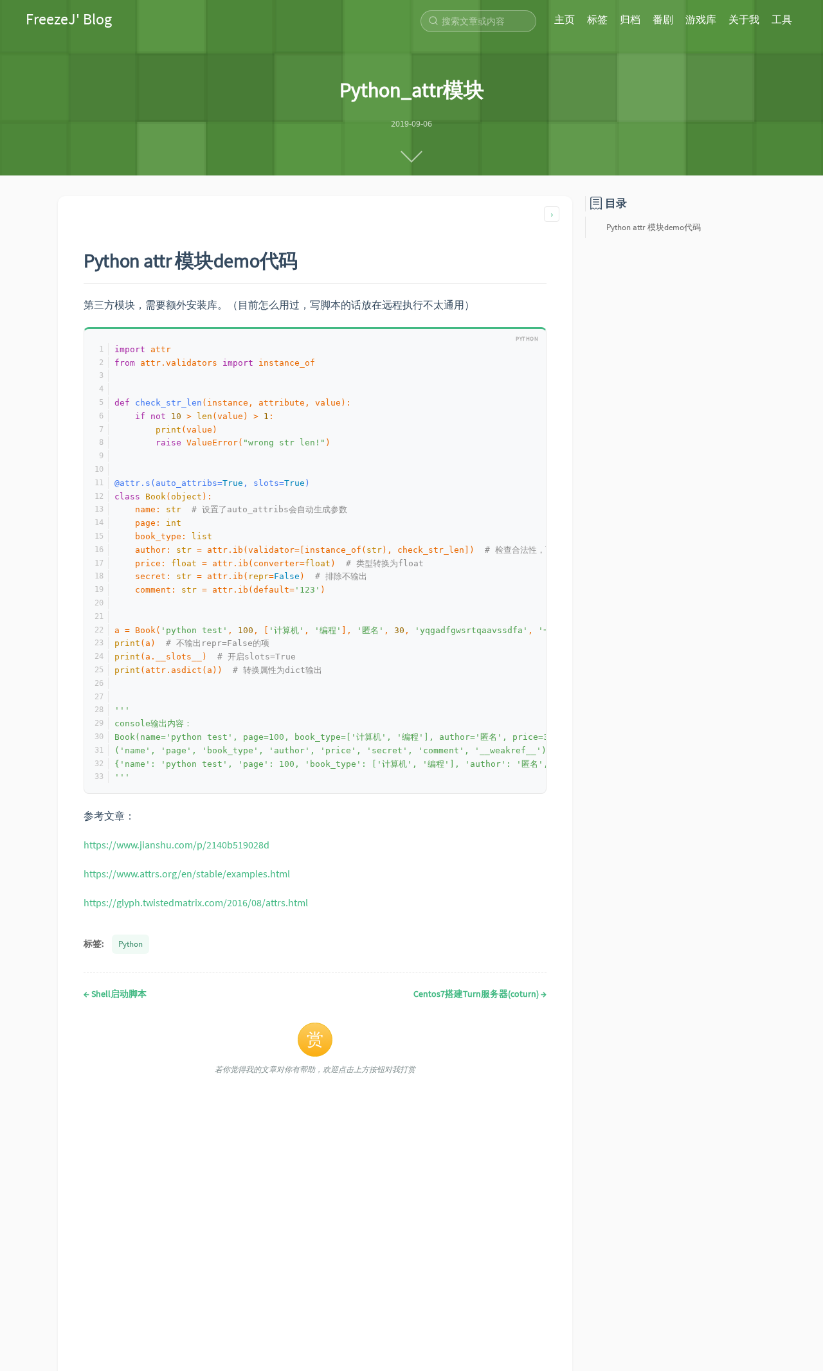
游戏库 (700, 19)
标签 (597, 19)
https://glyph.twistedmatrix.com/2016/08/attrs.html (196, 902)
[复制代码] (530, 342)
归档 (630, 19)
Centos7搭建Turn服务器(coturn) (480, 993)
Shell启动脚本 (115, 993)
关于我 (743, 19)
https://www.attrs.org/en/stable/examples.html (187, 873)
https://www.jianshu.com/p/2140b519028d (176, 844)
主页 (564, 19)
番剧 (663, 19)
